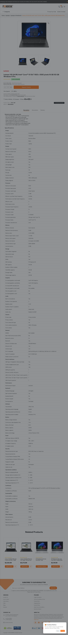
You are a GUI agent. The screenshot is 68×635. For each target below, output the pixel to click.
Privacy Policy (56, 628)
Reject (58, 630)
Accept (62, 630)
